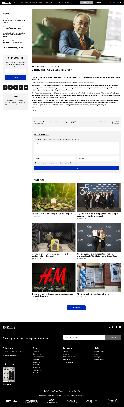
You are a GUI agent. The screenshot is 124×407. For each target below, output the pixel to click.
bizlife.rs (69, 395)
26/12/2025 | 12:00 (81, 296)
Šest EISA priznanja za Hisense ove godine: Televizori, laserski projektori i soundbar (14, 20)
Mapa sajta (96, 357)
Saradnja (65, 351)
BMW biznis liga (37, 370)
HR (16, 102)
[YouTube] (26, 87)
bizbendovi (21, 100)
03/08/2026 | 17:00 (36, 216)
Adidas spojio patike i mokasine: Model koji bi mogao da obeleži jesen (14, 27)
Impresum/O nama (98, 351)
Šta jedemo (36, 359)
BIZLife (44, 66)
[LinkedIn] (10, 87)
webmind (20, 107)
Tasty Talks (36, 365)
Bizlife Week (36, 373)
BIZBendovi (36, 367)
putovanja (22, 105)
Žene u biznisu (37, 354)
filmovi (13, 102)
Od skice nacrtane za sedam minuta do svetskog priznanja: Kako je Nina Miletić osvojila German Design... (98, 255)
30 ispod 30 (9, 100)
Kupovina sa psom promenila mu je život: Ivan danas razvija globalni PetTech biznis (51, 255)
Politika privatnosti (98, 359)
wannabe (14, 107)
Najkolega (36, 351)
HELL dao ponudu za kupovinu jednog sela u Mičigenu (52, 214)
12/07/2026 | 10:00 (36, 259)
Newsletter (66, 359)
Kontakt (95, 354)
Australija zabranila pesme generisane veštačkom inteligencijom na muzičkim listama (14, 34)
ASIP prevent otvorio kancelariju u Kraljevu (93, 294)
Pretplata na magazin (69, 357)
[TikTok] (21, 87)
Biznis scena (35, 66)
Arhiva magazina (68, 362)
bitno (15, 100)
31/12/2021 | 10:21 (52, 66)
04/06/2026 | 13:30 (81, 259)
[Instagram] (5, 87)
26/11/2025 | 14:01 (81, 219)
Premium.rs (51, 395)
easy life (7, 102)
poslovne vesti (14, 105)
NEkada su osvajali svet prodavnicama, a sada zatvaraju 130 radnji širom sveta (52, 295)
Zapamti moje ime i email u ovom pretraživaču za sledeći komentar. (56, 163)
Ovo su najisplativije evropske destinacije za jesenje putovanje (12, 41)
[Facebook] (15, 87)
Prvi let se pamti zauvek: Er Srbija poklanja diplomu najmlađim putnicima (14, 48)
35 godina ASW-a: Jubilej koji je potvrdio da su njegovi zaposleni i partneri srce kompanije (97, 215)
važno (8, 107)
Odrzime (7, 105)
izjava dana (22, 102)
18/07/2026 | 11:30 (36, 299)
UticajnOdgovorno (38, 357)
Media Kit (66, 354)
